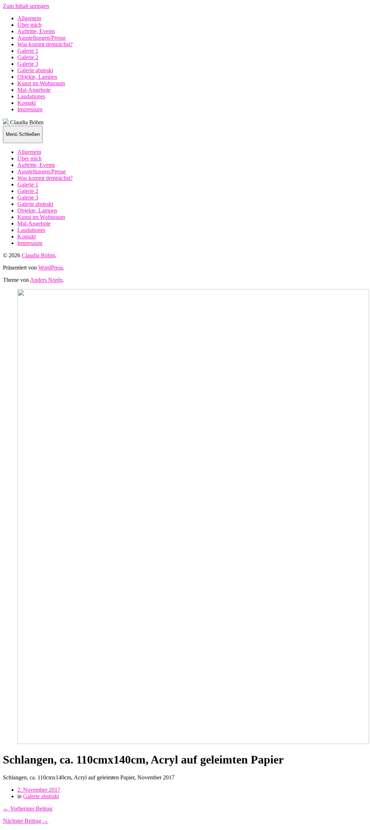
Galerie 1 (27, 51)
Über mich (29, 25)
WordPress (50, 268)
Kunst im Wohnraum (41, 83)
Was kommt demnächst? (45, 44)
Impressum (29, 109)
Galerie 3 (27, 64)
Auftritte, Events (36, 31)
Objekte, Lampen (37, 77)
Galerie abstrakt (35, 70)
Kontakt (26, 103)
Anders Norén (46, 280)
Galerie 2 (27, 57)
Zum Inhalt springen (26, 6)
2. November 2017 (38, 790)
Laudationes (31, 96)
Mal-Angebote (34, 90)
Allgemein (29, 18)
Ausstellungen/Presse (41, 38)
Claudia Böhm (38, 255)
